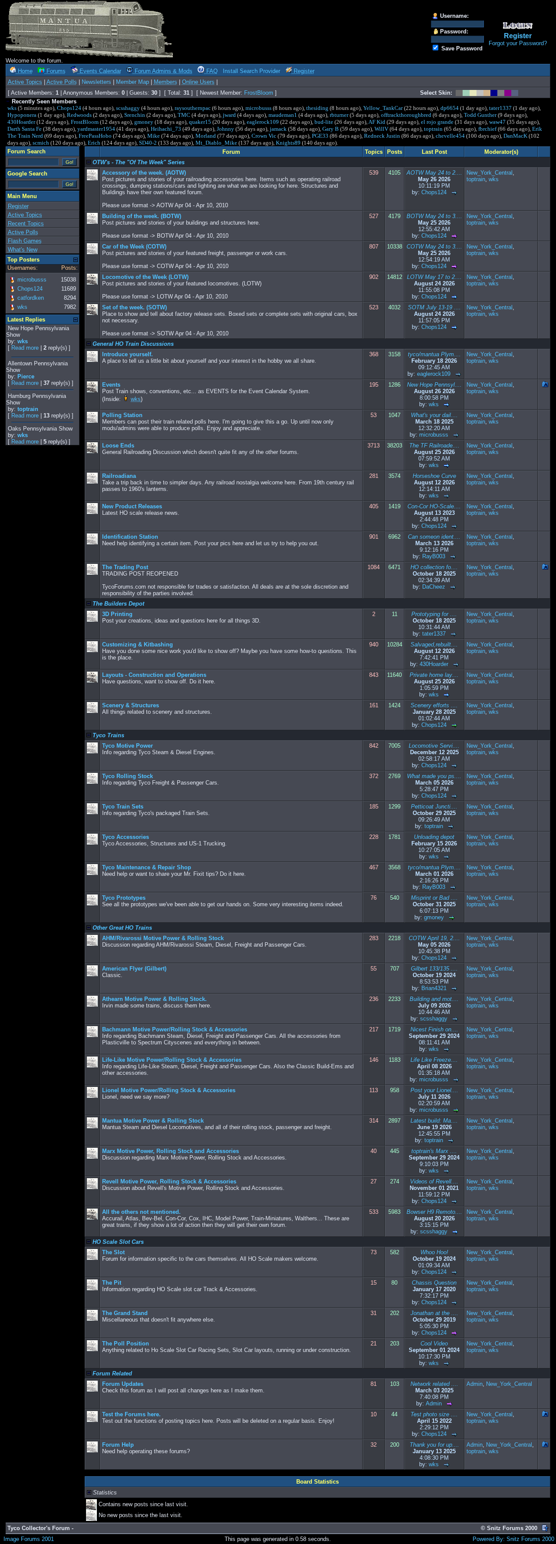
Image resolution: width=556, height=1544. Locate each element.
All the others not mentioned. (141, 1212)
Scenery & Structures (130, 705)
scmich (41, 142)
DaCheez (433, 586)
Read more (25, 348)
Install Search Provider (251, 71)
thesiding (317, 108)
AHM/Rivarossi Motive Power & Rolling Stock (163, 938)
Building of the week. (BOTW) (141, 216)
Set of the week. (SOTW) (134, 307)
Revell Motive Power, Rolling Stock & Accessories (169, 1181)
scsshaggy (128, 108)
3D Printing (117, 614)
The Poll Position (125, 1343)
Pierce (25, 376)
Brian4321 (434, 988)
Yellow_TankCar (383, 108)
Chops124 (69, 108)
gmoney (143, 122)
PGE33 (320, 136)
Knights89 (288, 142)
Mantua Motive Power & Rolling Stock (153, 1120)
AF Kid (376, 122)
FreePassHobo (95, 136)
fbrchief (487, 129)
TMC (184, 115)
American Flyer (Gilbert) (134, 968)
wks (12, 108)
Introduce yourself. (127, 354)
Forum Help (118, 1444)
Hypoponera (21, 115)
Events (111, 384)
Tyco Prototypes (124, 898)
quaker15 (200, 122)
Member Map (132, 82)
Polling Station (122, 415)
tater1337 (500, 108)
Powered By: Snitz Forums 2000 (513, 1539)
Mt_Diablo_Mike (216, 142)
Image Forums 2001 (28, 1539)
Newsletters (96, 82)
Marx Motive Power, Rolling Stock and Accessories (170, 1151)
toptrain (433, 129)
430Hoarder (21, 122)
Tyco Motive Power (127, 745)
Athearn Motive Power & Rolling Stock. (154, 999)
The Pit (111, 1282)
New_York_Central (490, 172)
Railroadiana (119, 476)
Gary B (330, 129)
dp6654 (449, 108)
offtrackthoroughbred (406, 115)
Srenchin (134, 115)
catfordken (30, 298)
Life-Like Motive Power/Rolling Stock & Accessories (172, 1060)
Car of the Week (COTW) (134, 246)
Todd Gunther (480, 115)
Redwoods (79, 115)
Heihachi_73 (166, 129)
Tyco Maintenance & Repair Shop (146, 867)
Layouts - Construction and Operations (154, 675)
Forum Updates (122, 1384)
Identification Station (130, 536)
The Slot (113, 1252)
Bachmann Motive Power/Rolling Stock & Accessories (174, 1029)
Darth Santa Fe (24, 129)
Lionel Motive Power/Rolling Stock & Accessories (168, 1090)
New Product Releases (132, 506)
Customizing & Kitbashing (137, 644)
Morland (205, 136)
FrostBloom (258, 92)
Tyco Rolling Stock (127, 776)
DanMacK (515, 136)
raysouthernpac (193, 108)
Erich (94, 142)
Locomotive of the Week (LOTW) (145, 277)
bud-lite (323, 122)
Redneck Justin (382, 136)
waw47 (497, 122)
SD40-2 (148, 142)
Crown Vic (264, 136)
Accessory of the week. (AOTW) (144, 172)
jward (229, 115)
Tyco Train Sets (122, 806)
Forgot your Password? (518, 43)
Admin (434, 1403)
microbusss (258, 108)
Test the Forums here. (131, 1414)
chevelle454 (450, 136)
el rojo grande (437, 122)
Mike (153, 136)
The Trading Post (125, 567)
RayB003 (433, 556)
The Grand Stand (125, 1313)
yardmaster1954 (96, 129)
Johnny (225, 129)
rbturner (339, 115)
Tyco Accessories (125, 837)
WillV (381, 129)
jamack (278, 129)
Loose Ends (118, 445)
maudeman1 (282, 115)
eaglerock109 (263, 122)
